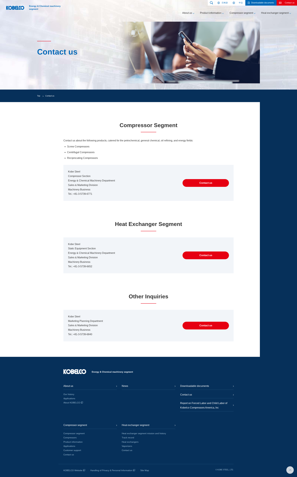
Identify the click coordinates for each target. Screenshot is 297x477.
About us (187, 13)
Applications (69, 398)
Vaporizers (127, 446)
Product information (210, 13)
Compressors (70, 437)
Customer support (72, 450)
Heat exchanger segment (275, 13)
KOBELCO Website (72, 470)
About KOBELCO (71, 402)
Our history (68, 394)
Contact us (68, 454)
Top (38, 96)
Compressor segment (241, 13)
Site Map (144, 470)
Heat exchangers (130, 442)
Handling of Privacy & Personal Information (111, 470)
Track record (128, 437)
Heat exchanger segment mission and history (144, 433)
